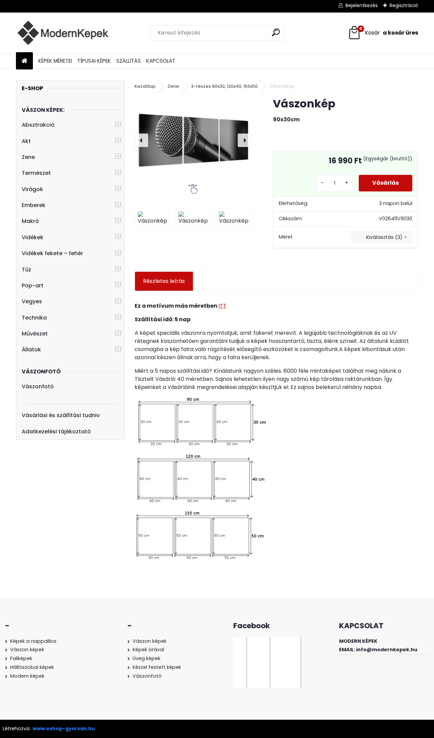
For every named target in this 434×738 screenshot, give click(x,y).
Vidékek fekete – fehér (52, 253)
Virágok (32, 189)
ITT (222, 306)
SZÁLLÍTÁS (128, 60)
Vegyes (32, 301)
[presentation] (141, 140)
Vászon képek (27, 649)
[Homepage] (24, 61)
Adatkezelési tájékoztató (56, 431)
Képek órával (148, 649)
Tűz (26, 269)
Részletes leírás (164, 281)
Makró (30, 221)
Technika (34, 318)
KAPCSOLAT (160, 60)
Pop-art (32, 285)
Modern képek (27, 676)
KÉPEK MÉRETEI (55, 60)
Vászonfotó (38, 386)
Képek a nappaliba (33, 641)
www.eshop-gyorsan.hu (64, 728)
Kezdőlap (145, 86)
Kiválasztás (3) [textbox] (384, 237)
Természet (36, 173)
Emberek (33, 205)
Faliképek (21, 658)
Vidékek (32, 237)
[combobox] (381, 237)
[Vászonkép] (193, 140)
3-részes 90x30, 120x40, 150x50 (224, 86)
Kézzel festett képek (157, 667)
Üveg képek (146, 658)
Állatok (31, 349)
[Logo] (62, 33)
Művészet (35, 333)
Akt (26, 141)
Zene (28, 157)
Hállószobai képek (32, 667)
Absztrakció (38, 125)
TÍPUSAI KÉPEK (94, 60)
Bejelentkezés (362, 5)
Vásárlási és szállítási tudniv (61, 415)
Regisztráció (404, 5)
